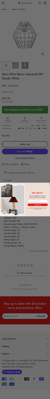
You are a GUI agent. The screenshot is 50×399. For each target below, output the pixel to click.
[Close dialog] (48, 183)
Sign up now (38, 204)
